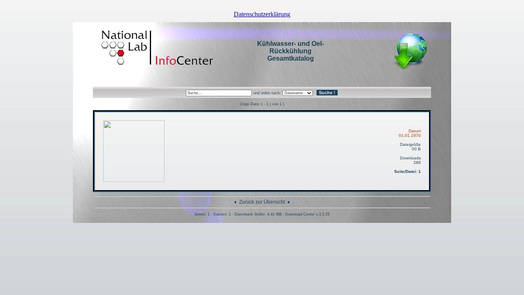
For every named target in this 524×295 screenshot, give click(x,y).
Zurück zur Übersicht (262, 202)
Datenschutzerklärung (262, 14)
